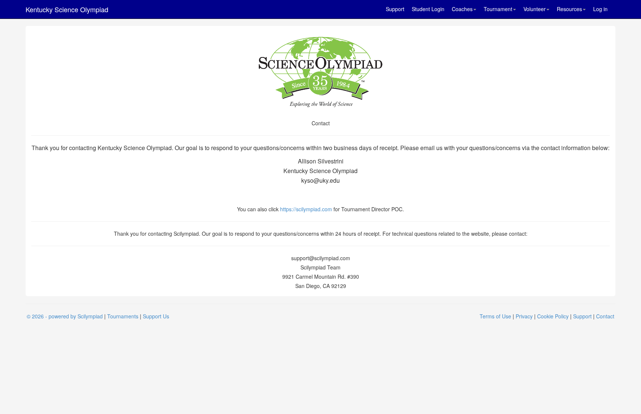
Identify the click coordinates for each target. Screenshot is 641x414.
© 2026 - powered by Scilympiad (65, 316)
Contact (605, 316)
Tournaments (122, 316)
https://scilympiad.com (306, 209)
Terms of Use (495, 316)
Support (395, 9)
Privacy (524, 316)
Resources (569, 9)
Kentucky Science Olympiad (67, 9)
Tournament (498, 9)
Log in (600, 9)
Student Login (428, 9)
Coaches (462, 9)
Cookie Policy (553, 316)
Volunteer (534, 9)
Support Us (156, 316)
